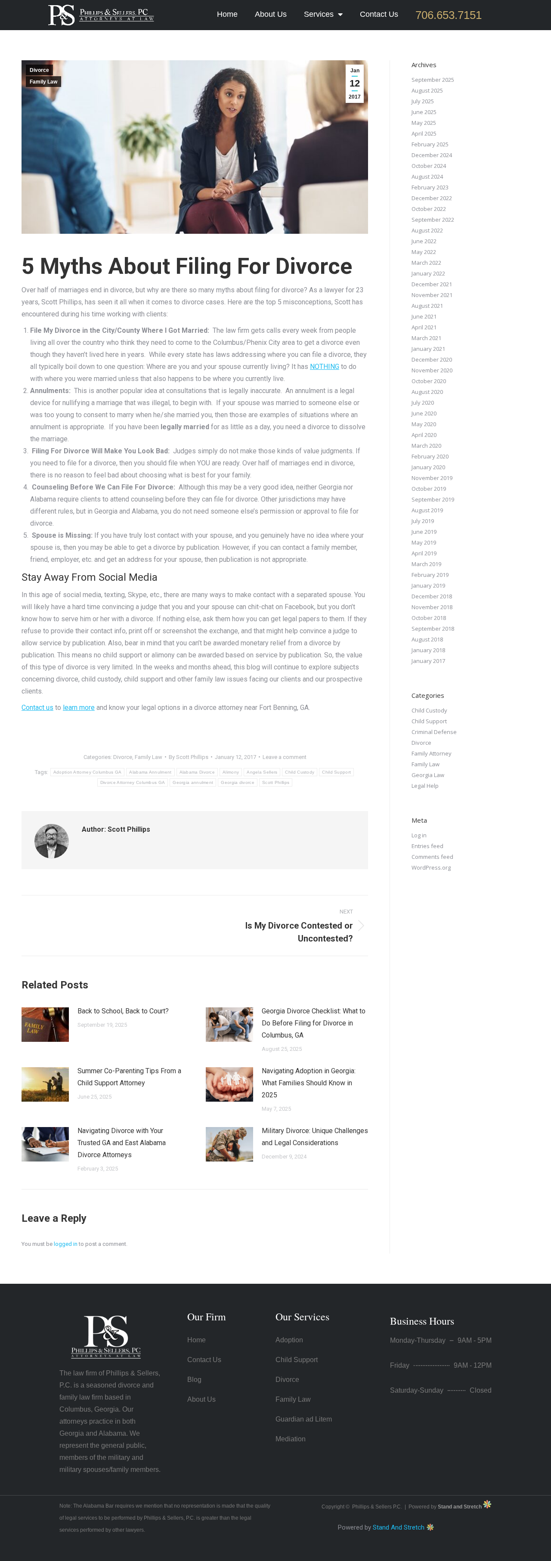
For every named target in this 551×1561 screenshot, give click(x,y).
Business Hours (422, 1321)
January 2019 (428, 585)
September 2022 (433, 219)
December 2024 (432, 155)
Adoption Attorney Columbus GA (87, 772)
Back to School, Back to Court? (123, 1011)
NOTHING (324, 366)
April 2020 (424, 435)
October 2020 (429, 381)
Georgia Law (428, 775)
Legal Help (425, 786)
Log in (419, 835)
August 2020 (427, 392)
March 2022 (426, 262)
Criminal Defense (434, 732)
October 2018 (429, 618)
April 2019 (424, 553)
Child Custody (299, 772)
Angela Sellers (262, 772)
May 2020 (424, 424)
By (188, 757)
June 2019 (424, 532)
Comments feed (432, 857)
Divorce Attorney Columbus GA (132, 782)
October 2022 (429, 209)
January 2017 (428, 661)
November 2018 (432, 607)
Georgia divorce (237, 782)
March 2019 (426, 564)
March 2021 (426, 338)
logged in (65, 1244)
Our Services (302, 1316)
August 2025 (427, 90)
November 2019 (432, 478)
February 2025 (430, 144)
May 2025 (424, 123)
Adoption (289, 1340)
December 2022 (432, 198)
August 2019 (427, 510)
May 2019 (424, 542)
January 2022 (428, 273)
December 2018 (432, 596)
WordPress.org (431, 867)
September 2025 (433, 80)
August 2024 (427, 176)
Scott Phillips (275, 782)
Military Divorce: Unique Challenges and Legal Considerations (315, 1137)
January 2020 (428, 467)
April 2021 (424, 327)
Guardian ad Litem (304, 1419)
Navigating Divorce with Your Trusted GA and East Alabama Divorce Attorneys (121, 1143)
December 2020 (432, 359)
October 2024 (429, 166)
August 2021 (427, 306)
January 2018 (428, 650)
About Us (271, 14)
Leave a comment (284, 757)
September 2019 (433, 499)
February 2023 (430, 187)
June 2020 (424, 413)
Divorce (39, 70)
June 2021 (424, 316)
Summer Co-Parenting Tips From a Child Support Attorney (129, 1077)
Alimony (231, 772)
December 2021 (432, 284)
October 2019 (429, 488)
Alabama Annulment (150, 772)
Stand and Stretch (460, 1507)
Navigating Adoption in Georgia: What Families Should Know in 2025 (309, 1083)
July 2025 (423, 101)
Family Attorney (432, 753)
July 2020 (423, 402)
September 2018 (433, 628)
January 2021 (428, 349)
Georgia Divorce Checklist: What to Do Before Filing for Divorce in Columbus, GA (313, 1023)
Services (319, 14)
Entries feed (427, 846)
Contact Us (379, 14)
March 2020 (426, 445)
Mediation (291, 1439)
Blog (194, 1379)
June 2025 (424, 112)
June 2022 (424, 241)
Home (227, 14)
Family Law (43, 82)
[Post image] (45, 1024)
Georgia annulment (193, 782)
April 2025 (424, 133)
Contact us (37, 707)
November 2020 (432, 370)
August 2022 (427, 230)
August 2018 (427, 639)
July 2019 (423, 521)
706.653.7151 (448, 15)
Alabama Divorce (197, 772)
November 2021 (432, 295)
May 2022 (424, 252)
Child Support (336, 772)
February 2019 (430, 575)
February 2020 (430, 456)
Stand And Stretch (398, 1527)
